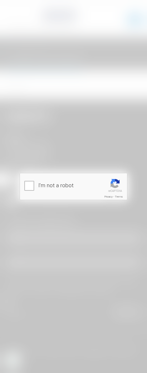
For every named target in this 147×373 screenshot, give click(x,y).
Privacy (109, 196)
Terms (119, 196)
